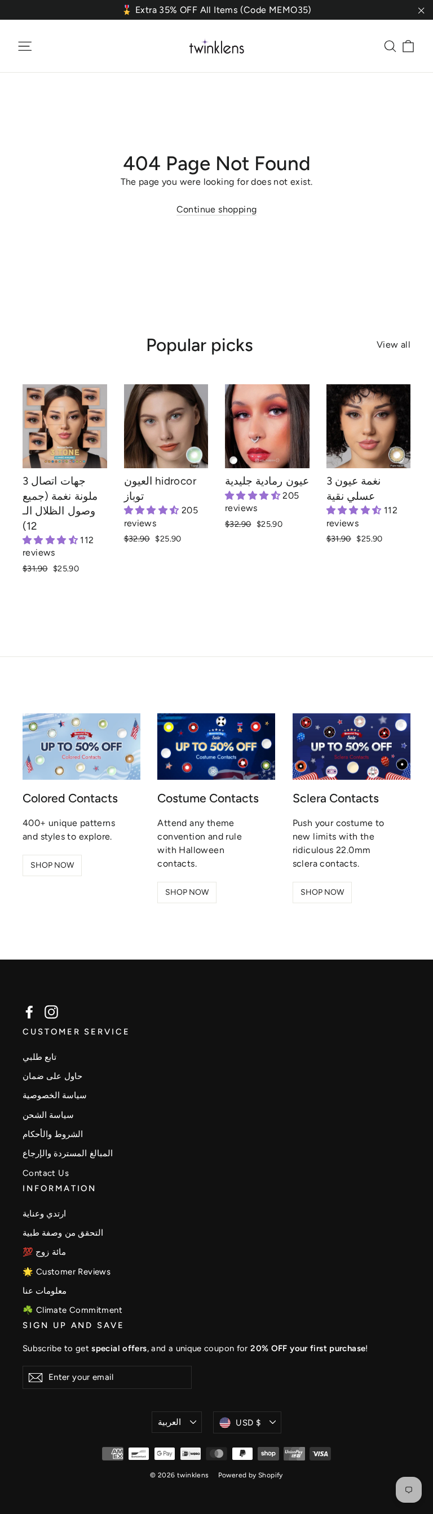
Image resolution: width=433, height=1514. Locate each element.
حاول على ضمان (52, 1076)
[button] (51, 540)
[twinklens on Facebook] (29, 1012)
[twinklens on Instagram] (51, 1012)
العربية (169, 1422)
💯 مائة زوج (44, 1252)
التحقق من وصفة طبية (63, 1233)
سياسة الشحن (48, 1115)
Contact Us (46, 1173)
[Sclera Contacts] (351, 746)
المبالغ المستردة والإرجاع (68, 1153)
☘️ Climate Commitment (72, 1310)
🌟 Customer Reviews (67, 1272)
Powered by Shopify (250, 1475)
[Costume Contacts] (216, 746)
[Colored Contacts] (81, 746)
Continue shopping (216, 209)
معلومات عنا (45, 1291)
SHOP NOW (52, 865)
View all (393, 344)
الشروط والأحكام (53, 1134)
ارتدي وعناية (44, 1214)
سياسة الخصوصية (55, 1095)
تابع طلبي (39, 1057)
